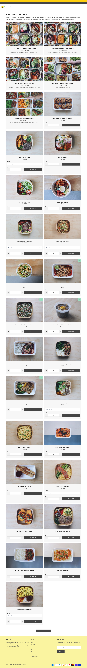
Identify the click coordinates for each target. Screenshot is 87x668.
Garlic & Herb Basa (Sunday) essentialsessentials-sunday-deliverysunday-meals (24, 388)
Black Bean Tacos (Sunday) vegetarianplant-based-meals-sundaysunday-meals (24, 187)
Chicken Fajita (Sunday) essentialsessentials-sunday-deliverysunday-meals (62, 271)
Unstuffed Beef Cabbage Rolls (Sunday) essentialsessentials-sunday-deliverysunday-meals (24, 555)
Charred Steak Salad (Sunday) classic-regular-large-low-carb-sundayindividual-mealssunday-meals (24, 226)
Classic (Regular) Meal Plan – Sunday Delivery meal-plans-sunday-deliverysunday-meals (24, 34)
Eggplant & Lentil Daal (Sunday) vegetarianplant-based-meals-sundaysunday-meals (62, 349)
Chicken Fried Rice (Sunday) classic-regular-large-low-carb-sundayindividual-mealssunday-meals (62, 226)
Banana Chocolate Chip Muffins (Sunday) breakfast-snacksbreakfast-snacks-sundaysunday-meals (62, 104)
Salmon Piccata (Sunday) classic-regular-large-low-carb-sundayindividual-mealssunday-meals (62, 472)
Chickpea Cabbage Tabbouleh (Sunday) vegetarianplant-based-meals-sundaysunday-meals (24, 310)
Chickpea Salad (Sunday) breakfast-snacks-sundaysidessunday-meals (24, 271)
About (32, 647)
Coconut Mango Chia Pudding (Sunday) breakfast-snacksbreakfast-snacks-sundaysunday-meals (62, 310)
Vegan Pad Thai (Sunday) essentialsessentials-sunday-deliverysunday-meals (62, 555)
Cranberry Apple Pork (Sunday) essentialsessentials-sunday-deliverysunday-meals (24, 349)
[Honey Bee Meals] (7, 7)
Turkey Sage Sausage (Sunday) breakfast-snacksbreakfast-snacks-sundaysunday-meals (62, 516)
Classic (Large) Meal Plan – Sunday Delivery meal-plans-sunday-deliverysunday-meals (62, 34)
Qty (46, 122)
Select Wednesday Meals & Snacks (65, 19)
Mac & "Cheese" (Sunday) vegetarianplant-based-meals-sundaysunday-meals (24, 433)
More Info (24, 36)
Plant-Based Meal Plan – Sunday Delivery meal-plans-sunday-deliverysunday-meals (62, 69)
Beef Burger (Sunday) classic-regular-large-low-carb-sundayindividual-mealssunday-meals (24, 143)
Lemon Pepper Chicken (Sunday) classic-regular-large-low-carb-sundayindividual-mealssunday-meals (62, 388)
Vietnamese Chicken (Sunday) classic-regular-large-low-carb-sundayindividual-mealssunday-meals (24, 594)
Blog (32, 649)
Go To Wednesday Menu (43, 630)
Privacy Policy (34, 654)
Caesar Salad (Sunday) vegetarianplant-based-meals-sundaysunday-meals (62, 187)
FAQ (32, 642)
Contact (33, 644)
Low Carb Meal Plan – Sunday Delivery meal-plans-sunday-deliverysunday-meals (24, 69)
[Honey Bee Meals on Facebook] (32, 660)
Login (81, 3)
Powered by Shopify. (21, 664)
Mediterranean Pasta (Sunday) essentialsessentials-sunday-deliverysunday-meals (62, 433)
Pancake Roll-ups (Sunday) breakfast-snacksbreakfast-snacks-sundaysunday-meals (24, 472)
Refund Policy (34, 651)
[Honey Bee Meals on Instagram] (35, 660)
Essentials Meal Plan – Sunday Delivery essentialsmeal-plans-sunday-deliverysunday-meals (24, 104)
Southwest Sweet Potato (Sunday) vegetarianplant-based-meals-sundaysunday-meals (24, 516)
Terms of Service (34, 656)
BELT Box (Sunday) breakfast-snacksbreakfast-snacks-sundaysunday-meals (62, 143)
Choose (8, 161)
